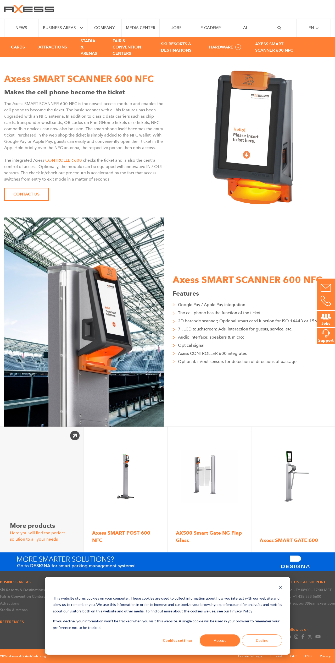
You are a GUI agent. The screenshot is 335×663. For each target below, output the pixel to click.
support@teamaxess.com (314, 603)
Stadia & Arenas (13, 609)
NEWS (21, 27)
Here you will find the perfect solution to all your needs (37, 531)
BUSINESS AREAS (59, 27)
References (12, 621)
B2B (308, 656)
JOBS (176, 27)
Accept (220, 640)
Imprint (276, 656)
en (311, 27)
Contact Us (26, 194)
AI (245, 27)
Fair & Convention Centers (22, 596)
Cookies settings (178, 640)
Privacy (325, 656)
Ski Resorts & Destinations (22, 590)
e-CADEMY (210, 27)
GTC (293, 656)
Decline (262, 640)
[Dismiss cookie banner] (280, 588)
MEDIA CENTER (140, 27)
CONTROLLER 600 (63, 160)
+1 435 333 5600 (307, 596)
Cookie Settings (250, 656)
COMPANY (104, 27)
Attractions (9, 603)
